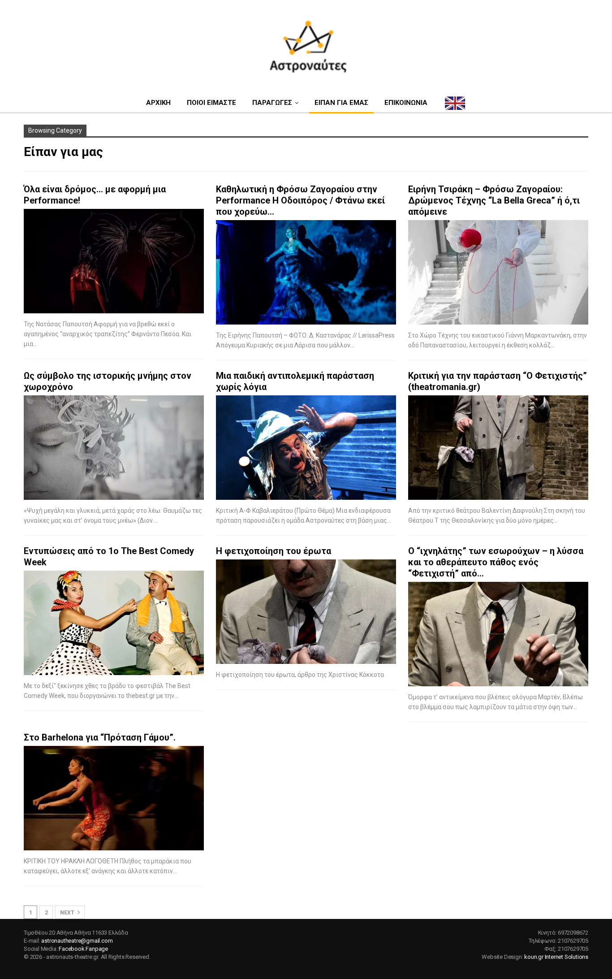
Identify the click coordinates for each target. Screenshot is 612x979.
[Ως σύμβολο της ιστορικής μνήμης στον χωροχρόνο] (114, 447)
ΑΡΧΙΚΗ (158, 103)
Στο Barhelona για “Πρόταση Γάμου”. (100, 737)
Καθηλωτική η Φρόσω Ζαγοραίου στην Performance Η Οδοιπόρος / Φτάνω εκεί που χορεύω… (300, 200)
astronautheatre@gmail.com (76, 940)
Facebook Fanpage (83, 948)
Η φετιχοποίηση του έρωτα (273, 551)
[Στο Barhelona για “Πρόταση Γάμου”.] (114, 798)
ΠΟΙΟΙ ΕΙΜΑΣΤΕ (211, 103)
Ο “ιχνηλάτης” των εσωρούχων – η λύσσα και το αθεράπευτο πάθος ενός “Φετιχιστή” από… (495, 562)
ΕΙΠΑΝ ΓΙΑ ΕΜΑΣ (341, 103)
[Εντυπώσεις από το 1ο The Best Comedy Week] (114, 623)
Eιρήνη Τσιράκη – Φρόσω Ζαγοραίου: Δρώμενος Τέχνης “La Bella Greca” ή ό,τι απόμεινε (494, 200)
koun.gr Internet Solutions (556, 956)
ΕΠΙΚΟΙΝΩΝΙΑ (405, 103)
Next (68, 913)
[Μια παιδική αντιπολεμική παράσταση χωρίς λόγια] (306, 447)
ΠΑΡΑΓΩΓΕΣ (272, 103)
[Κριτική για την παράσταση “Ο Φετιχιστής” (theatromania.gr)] (498, 447)
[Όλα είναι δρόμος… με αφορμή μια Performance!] (114, 261)
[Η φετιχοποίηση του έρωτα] (306, 611)
